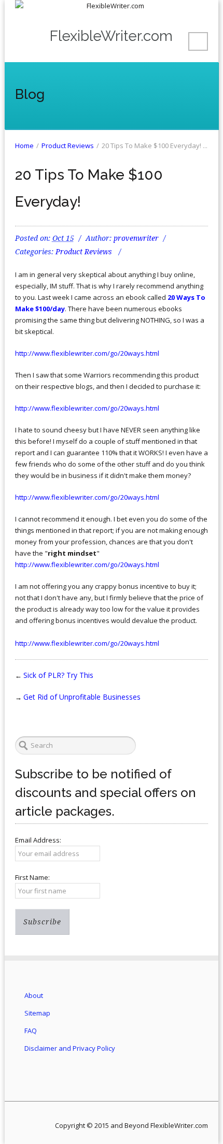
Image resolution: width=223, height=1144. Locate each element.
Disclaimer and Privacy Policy (69, 1048)
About (33, 995)
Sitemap (37, 1013)
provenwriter (136, 238)
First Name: (32, 877)
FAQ (30, 1030)
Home (24, 145)
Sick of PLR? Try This (58, 675)
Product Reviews (67, 145)
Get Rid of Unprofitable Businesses (82, 697)
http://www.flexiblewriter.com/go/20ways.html (87, 353)
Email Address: (38, 840)
